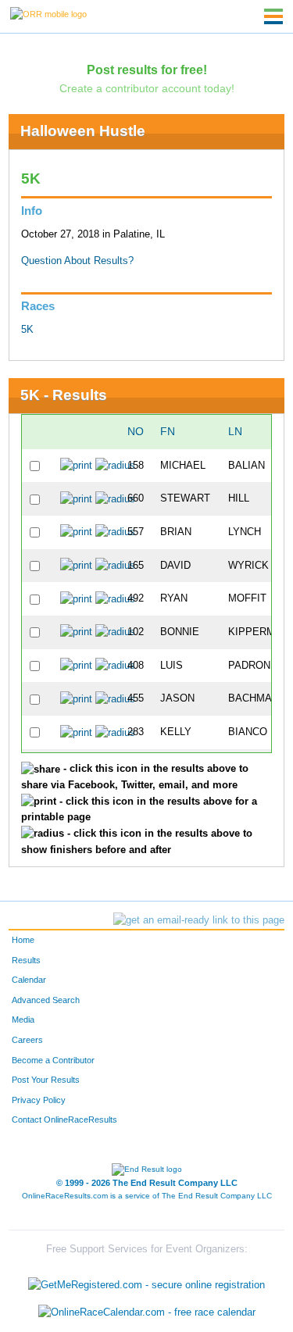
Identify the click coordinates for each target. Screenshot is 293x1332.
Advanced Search (46, 1000)
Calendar (29, 979)
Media (23, 1019)
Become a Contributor (53, 1060)
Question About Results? (77, 260)
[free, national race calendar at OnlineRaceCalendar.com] (146, 1313)
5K (27, 329)
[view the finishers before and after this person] (115, 465)
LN (235, 431)
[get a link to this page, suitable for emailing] (198, 920)
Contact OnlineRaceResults (64, 1119)
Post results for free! (147, 69)
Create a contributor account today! (146, 88)
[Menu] (273, 16)
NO (135, 431)
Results (26, 960)
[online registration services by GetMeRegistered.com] (146, 1281)
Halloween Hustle (82, 131)
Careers (27, 1040)
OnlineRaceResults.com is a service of (147, 1195)
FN (167, 431)
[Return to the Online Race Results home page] (48, 13)
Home (23, 940)
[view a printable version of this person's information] (76, 465)
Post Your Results (46, 1079)
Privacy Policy (39, 1100)
